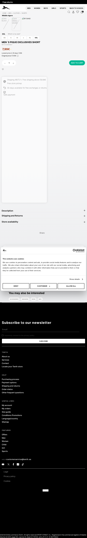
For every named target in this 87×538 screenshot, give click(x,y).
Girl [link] (3, 448)
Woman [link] (5, 441)
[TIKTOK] (23, 464)
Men (40, 299)
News (33, 299)
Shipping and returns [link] (11, 386)
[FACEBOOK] (13, 464)
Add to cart (77, 63)
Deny (16, 286)
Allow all (71, 286)
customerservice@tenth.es (18, 459)
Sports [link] (5, 451)
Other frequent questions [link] (13, 393)
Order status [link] (7, 389)
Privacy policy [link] (9, 476)
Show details (74, 279)
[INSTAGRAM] (18, 464)
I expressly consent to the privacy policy (19, 335)
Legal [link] (6, 472)
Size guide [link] (6, 412)
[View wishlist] (77, 12)
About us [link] (6, 357)
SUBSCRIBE (43, 341)
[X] (8, 464)
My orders (6, 409)
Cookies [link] (7, 481)
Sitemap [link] (5, 422)
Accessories (14, 299)
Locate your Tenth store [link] (12, 367)
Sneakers (25, 299)
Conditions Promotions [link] (12, 415)
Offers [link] (4, 435)
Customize (42, 286)
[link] (4, 7)
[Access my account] (73, 12)
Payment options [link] (9, 383)
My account (7, 405)
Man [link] (4, 438)
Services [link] (5, 360)
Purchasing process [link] (10, 379)
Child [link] (4, 445)
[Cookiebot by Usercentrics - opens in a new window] (74, 250)
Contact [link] (5, 363)
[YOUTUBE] (3, 464)
